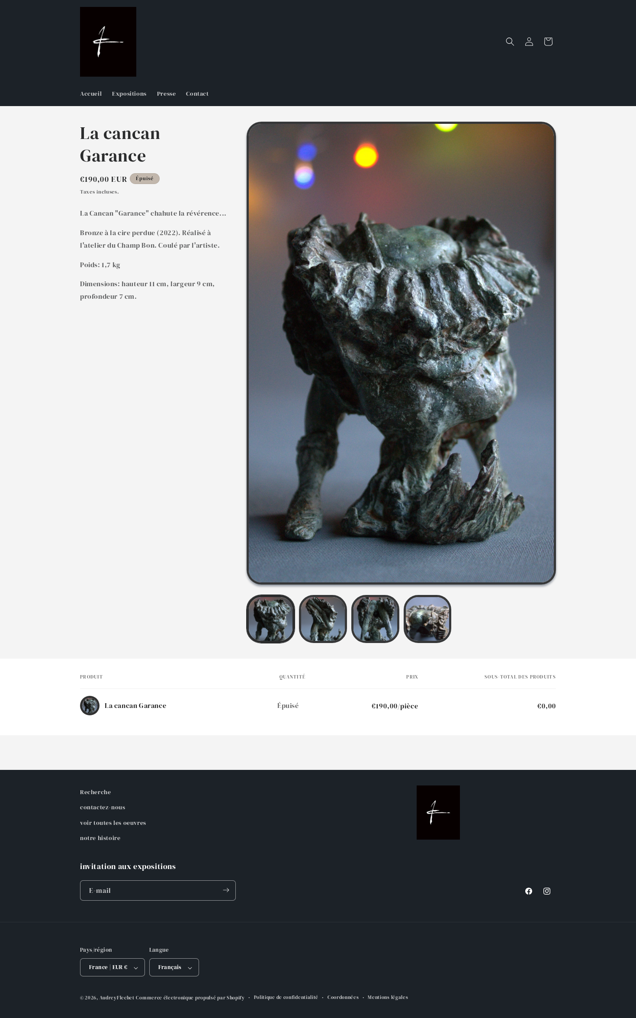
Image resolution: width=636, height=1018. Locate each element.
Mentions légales (388, 997)
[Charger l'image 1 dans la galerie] (271, 619)
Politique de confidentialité (286, 997)
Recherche (95, 792)
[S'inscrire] (225, 890)
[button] (510, 41)
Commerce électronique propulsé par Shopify (190, 998)
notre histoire (100, 838)
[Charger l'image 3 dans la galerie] (375, 619)
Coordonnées (343, 997)
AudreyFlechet (117, 998)
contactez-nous (102, 807)
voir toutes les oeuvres (113, 822)
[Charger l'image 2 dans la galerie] (323, 619)
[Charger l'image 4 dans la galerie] (428, 619)
